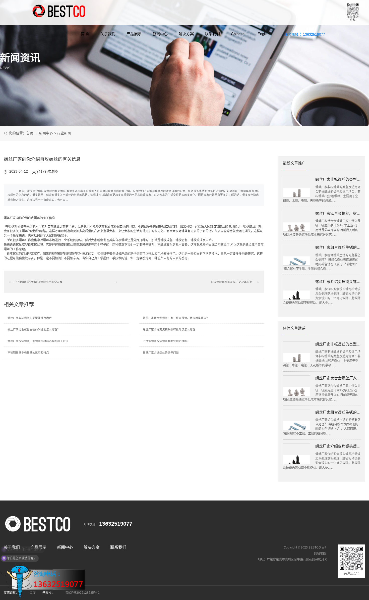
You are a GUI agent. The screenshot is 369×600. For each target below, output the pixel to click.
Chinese (237, 34)
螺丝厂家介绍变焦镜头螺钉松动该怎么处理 (169, 329)
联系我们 (212, 34)
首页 (29, 133)
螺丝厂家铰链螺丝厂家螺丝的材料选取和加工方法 (38, 340)
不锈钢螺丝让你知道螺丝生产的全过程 (36, 281)
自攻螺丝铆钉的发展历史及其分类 (235, 281)
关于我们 (107, 34)
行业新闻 (64, 133)
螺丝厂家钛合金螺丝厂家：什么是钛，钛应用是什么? (175, 317)
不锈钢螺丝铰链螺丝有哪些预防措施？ (166, 340)
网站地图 (320, 553)
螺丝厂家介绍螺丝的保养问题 (161, 352)
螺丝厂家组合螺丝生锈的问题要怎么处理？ (34, 329)
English (264, 34)
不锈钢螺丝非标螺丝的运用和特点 (28, 352)
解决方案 (186, 34)
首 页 (85, 34)
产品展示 (134, 34)
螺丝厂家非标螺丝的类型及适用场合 (30, 317)
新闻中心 (160, 34)
